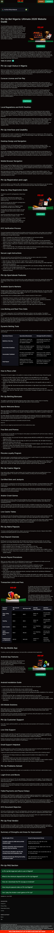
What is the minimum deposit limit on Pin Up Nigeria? (20, 876)
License (2, 910)
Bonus (2, 917)
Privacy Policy (4, 905)
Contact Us (3, 903)
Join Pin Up (40, 46)
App (1, 919)
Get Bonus (49, 1)
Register (41, 1)
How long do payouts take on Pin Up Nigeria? (17, 887)
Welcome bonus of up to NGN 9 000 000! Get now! (27, 931)
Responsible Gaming (5, 908)
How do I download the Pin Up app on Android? (18, 882)
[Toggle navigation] (2, 1)
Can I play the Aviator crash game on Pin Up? (17, 892)
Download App (40, 674)
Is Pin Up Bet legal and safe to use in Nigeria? (17, 871)
